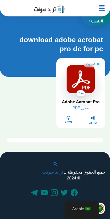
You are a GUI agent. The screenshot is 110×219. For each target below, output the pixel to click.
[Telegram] (35, 193)
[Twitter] (65, 193)
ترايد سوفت (52, 172)
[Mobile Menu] (102, 8)
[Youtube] (45, 193)
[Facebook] (75, 193)
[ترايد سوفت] (49, 8)
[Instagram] (55, 193)
